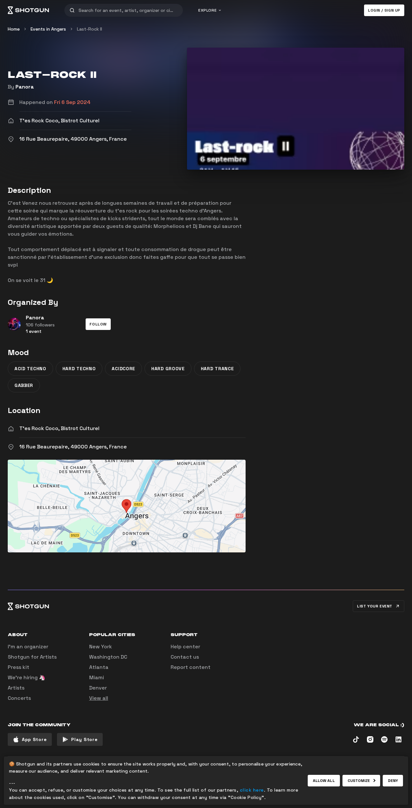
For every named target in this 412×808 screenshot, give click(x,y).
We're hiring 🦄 (26, 677)
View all (98, 698)
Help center (185, 646)
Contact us (185, 656)
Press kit (18, 667)
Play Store (84, 739)
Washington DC (108, 656)
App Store (34, 739)
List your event (374, 606)
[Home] (28, 10)
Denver (98, 687)
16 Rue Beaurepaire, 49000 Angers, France (73, 446)
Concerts (19, 698)
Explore (207, 10)
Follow (98, 324)
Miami (96, 677)
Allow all (324, 780)
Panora (24, 86)
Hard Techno (79, 368)
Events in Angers (48, 29)
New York (100, 646)
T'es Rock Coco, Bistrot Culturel (59, 428)
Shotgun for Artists (32, 656)
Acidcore (123, 368)
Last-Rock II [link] (89, 29)
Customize (359, 780)
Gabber (23, 385)
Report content (191, 667)
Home (14, 29)
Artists (16, 687)
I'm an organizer (28, 646)
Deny (393, 780)
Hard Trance (217, 368)
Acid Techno (30, 368)
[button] (98, 324)
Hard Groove (168, 368)
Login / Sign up (384, 10)
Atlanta (98, 667)
